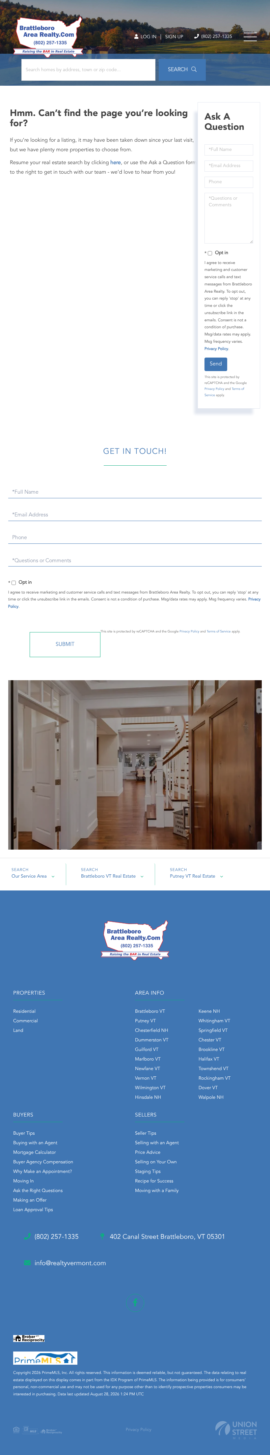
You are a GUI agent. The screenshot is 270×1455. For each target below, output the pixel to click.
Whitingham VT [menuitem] (214, 1021)
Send (216, 364)
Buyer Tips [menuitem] (24, 1133)
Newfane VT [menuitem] (147, 1069)
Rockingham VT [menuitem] (214, 1078)
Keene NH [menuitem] (209, 1011)
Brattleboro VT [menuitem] (150, 1011)
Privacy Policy (216, 349)
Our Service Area (29, 876)
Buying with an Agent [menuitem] (35, 1143)
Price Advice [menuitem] (147, 1152)
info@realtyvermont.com (70, 1263)
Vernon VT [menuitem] (145, 1078)
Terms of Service (219, 631)
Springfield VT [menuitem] (213, 1031)
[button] (182, 70)
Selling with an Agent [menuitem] (157, 1143)
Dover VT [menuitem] (208, 1088)
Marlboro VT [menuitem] (148, 1059)
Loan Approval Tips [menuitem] (33, 1210)
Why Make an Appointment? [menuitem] (42, 1172)
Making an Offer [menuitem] (29, 1200)
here (115, 162)
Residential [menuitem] (24, 1011)
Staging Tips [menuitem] (148, 1172)
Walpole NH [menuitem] (211, 1097)
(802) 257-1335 (216, 37)
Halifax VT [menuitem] (209, 1059)
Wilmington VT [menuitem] (150, 1088)
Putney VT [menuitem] (145, 1021)
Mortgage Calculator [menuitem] (34, 1152)
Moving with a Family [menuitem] (157, 1191)
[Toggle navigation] (250, 37)
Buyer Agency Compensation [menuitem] (43, 1162)
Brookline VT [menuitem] (212, 1050)
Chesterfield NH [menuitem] (151, 1031)
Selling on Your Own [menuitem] (156, 1162)
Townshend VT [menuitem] (214, 1069)
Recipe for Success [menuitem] (154, 1181)
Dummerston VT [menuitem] (152, 1040)
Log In (147, 37)
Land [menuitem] (18, 1031)
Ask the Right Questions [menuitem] (38, 1191)
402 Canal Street (166, 1237)
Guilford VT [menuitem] (146, 1050)
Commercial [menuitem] (25, 1021)
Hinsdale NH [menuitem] (148, 1097)
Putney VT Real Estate (192, 876)
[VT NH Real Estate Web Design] (236, 1430)
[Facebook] (135, 1303)
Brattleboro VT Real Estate (108, 876)
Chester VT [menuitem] (210, 1040)
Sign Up (174, 37)
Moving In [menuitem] (23, 1181)
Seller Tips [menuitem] (145, 1133)
